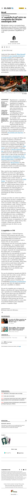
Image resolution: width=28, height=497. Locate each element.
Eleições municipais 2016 (6, 337)
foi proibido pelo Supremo (15, 132)
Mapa (14, 485)
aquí (20, 346)
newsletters (4, 420)
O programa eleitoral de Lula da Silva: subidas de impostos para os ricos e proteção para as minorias (13, 399)
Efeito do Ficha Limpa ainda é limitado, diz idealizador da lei (5, 120)
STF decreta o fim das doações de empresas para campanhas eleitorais (4, 104)
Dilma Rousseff (21, 54)
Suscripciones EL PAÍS (19, 485)
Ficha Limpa (14, 337)
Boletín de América (6, 423)
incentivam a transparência (18, 281)
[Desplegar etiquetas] (26, 337)
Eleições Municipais (5, 15)
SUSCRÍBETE (21, 8)
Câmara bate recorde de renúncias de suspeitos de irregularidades (5, 112)
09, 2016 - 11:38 (16, 43)
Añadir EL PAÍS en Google (7, 50)
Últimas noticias (5, 391)
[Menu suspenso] (2, 8)
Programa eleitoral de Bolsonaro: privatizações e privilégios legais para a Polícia (13, 403)
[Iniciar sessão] (26, 8)
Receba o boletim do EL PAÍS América (10, 310)
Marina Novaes (11, 331)
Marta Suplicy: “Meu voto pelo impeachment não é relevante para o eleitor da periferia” (17, 329)
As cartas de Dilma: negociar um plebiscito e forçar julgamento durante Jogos (17, 320)
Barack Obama (15, 162)
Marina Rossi (14, 41)
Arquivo (3, 435)
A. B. (9, 323)
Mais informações (4, 343)
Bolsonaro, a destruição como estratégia (13, 393)
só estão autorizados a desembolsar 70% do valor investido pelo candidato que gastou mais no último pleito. (13, 157)
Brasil (3, 12)
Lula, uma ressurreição (9, 396)
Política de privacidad (8, 485)
